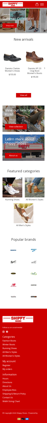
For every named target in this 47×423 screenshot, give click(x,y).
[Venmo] (27, 419)
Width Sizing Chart (11, 401)
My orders (7, 369)
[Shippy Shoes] (13, 4)
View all (23, 95)
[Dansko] (33, 262)
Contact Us (8, 397)
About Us (7, 386)
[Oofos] (33, 285)
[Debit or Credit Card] (23, 419)
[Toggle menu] (41, 4)
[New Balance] (13, 285)
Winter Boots (9, 344)
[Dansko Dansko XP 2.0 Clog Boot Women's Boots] (35, 56)
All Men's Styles (23, 225)
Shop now (10, 25)
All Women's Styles (34, 199)
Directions (7, 382)
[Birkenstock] (13, 251)
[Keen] (13, 274)
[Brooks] (33, 251)
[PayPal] (19, 419)
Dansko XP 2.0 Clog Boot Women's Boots (34, 70)
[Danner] (13, 262)
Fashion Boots (9, 340)
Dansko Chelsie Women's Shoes (12, 69)
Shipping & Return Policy (14, 393)
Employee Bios (9, 390)
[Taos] (13, 297)
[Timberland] (33, 297)
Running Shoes (12, 199)
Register (6, 365)
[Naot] (33, 274)
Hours (5, 378)
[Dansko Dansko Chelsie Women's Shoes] (12, 56)
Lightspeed (7, 415)
